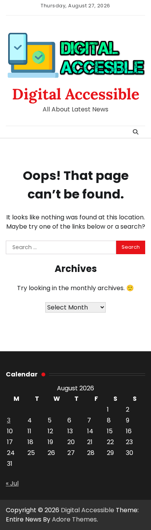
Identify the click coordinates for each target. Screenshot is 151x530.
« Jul (12, 483)
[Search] (135, 132)
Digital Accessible (75, 94)
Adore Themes (74, 519)
